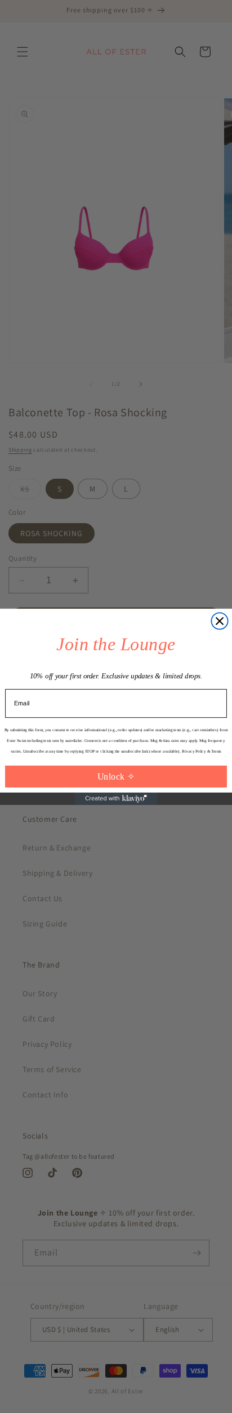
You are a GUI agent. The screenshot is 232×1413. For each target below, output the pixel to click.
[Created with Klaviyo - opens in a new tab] (116, 798)
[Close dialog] (219, 621)
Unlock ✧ (116, 776)
